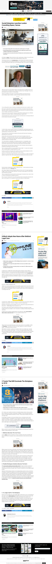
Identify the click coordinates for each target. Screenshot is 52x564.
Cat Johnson (3, 368)
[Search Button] (5, 11)
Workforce (35, 13)
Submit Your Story (12, 558)
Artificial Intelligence (12, 495)
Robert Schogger (4, 223)
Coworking (22, 13)
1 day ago (7, 368)
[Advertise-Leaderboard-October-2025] (18, 192)
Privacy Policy (19, 558)
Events (44, 558)
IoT (18, 494)
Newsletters (15, 558)
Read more (3, 227)
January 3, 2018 (9, 240)
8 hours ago (7, 535)
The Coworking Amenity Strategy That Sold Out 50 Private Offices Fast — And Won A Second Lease (28, 222)
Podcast (42, 558)
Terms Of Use (23, 558)
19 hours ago (8, 223)
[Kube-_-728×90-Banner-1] (26, 19)
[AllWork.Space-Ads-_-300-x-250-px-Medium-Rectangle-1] (17, 101)
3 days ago (24, 368)
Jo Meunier (5, 27)
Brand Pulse (38, 558)
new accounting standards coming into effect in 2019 (11, 465)
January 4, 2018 (9, 27)
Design (26, 13)
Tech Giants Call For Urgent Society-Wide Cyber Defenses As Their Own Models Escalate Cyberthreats (28, 530)
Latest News (11, 13)
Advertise (8, 558)
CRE (38, 13)
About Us (27, 558)
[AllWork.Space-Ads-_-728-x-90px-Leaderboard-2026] (18, 66)
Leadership (15, 13)
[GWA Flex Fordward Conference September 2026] (26, 5)
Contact (29, 558)
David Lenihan (3, 535)
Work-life (19, 13)
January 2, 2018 (12, 385)
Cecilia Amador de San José (7, 385)
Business (41, 13)
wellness (6, 434)
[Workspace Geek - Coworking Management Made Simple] (17, 123)
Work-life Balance (12, 508)
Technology (8, 508)
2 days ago (24, 531)
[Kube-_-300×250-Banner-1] (17, 161)
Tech (32, 13)
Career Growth (29, 13)
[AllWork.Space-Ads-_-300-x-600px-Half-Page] (42, 257)
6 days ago (24, 223)
